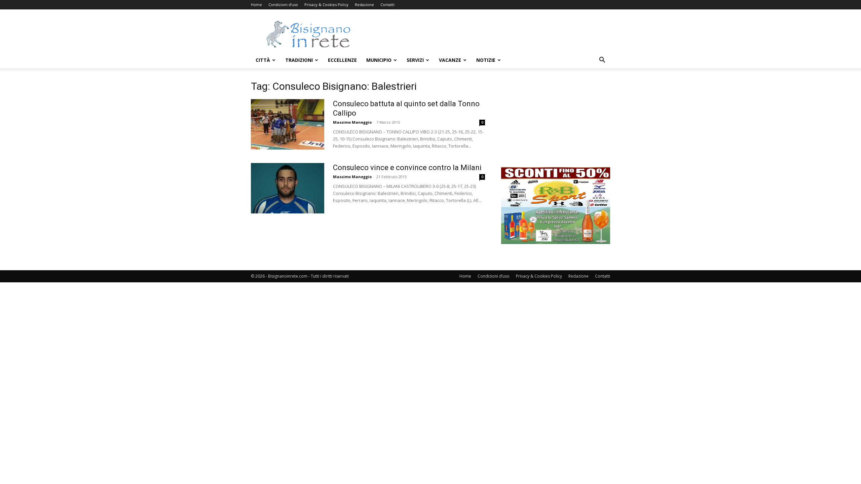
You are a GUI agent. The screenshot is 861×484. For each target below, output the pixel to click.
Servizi (415, 60)
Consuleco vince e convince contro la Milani (407, 167)
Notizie (485, 60)
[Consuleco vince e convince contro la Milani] (287, 188)
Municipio (378, 60)
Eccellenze (342, 60)
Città (263, 60)
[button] (602, 60)
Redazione (364, 4)
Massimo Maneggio (352, 122)
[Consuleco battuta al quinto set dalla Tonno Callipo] (287, 124)
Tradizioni (299, 60)
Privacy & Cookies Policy (326, 4)
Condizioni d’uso (283, 4)
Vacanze (450, 60)
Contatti (387, 4)
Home (256, 4)
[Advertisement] (487, 34)
